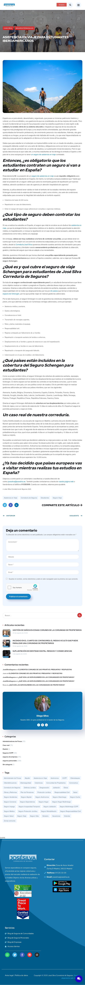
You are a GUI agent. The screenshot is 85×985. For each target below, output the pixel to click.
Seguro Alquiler (26, 797)
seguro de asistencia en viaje (42, 176)
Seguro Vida (34, 816)
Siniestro (45, 816)
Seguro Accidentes (10, 797)
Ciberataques (75, 778)
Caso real (8, 28)
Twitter (5, 505)
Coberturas (39, 783)
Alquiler (27, 778)
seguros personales (24, 28)
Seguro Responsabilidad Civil (70, 811)
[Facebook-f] (22, 954)
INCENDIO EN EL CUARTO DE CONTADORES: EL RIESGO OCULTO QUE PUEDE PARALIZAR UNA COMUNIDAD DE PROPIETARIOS (45, 641)
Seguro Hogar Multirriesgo (61, 802)
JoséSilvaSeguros (9, 670)
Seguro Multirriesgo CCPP (69, 806)
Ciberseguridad (25, 783)
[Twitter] (14, 954)
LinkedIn (16, 505)
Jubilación (56, 787)
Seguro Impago (9, 806)
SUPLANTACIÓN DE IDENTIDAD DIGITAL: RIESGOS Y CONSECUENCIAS (42, 651)
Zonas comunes (9, 821)
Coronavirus (73, 783)
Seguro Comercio (10, 802)
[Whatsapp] (7, 954)
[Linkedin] (29, 954)
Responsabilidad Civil (62, 792)
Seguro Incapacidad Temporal (29, 806)
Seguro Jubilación (49, 806)
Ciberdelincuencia (10, 783)
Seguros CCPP (8, 753)
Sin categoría (7, 764)
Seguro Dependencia (27, 802)
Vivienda (67, 816)
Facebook (11, 505)
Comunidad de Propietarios (56, 783)
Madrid (5, 749)
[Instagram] (37, 954)
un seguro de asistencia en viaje (43, 154)
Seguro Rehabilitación (48, 811)
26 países (54, 291)
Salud (75, 792)
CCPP (64, 778)
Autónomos (55, 778)
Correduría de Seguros (29, 498)
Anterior (10, 516)
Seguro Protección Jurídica (27, 811)
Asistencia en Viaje (10, 498)
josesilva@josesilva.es (17, 481)
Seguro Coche (75, 797)
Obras (66, 787)
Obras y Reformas (10, 792)
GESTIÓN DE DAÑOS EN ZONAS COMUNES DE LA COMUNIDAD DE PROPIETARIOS (47, 630)
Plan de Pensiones (27, 792)
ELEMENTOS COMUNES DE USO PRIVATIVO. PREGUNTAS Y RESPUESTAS (45, 670)
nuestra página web (66, 481)
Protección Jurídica (44, 792)
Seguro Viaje (57, 498)
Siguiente (74, 516)
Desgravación (44, 787)
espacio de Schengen (11, 293)
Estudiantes (45, 498)
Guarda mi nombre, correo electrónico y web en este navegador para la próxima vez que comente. (43, 579)
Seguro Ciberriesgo (59, 797)
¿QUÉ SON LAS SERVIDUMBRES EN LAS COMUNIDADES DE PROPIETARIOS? (46, 677)
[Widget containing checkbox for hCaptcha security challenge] (22, 587)
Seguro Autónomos (42, 797)
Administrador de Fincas (12, 778)
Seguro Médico (9, 811)
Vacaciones (56, 816)
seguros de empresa (10, 757)
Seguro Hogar (43, 802)
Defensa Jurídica (30, 787)
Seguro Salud (9, 816)
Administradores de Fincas (12, 741)
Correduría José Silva (24, 244)
